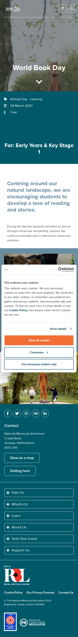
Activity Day (19, 99)
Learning (37, 99)
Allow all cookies (39, 340)
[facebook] (8, 413)
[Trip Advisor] (35, 413)
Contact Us (65, 592)
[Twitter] (17, 413)
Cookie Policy (13, 592)
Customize (37, 352)
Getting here (20, 471)
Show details (58, 328)
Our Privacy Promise (40, 592)
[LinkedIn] (45, 413)
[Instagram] (26, 413)
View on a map (22, 458)
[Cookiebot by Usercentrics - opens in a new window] (58, 269)
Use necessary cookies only (39, 364)
